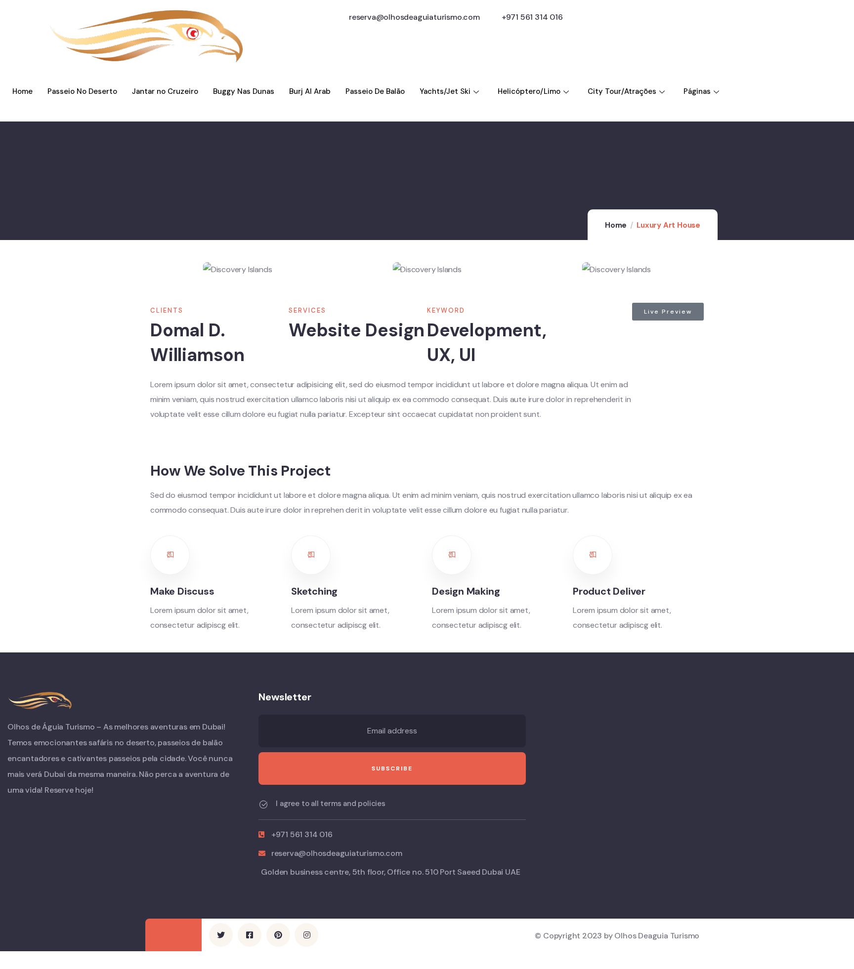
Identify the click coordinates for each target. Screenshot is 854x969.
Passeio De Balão (375, 91)
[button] (704, 271)
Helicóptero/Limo (529, 91)
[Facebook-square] (249, 935)
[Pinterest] (278, 935)
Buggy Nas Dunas (243, 91)
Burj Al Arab (310, 91)
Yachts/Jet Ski (445, 91)
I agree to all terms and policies (330, 803)
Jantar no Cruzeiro (165, 91)
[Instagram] (306, 935)
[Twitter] (221, 935)
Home (22, 91)
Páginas (697, 91)
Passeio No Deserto (82, 91)
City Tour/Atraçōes (622, 91)
